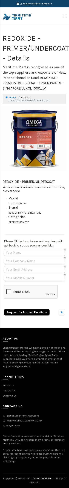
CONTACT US (10, 395)
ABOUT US (8, 385)
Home (12, 97)
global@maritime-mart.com (36, 3)
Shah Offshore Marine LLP (39, 478)
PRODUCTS (9, 390)
